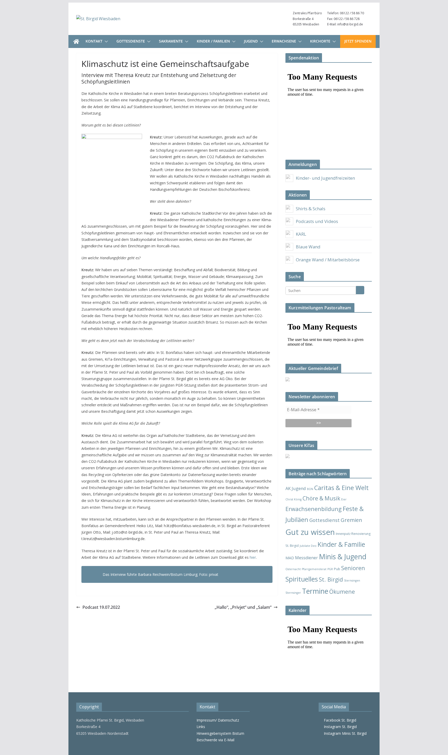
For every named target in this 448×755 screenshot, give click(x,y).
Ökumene (342, 591)
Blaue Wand (308, 247)
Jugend (251, 41)
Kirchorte (320, 41)
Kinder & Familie (341, 544)
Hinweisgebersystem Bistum (220, 733)
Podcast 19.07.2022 (101, 607)
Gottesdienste (130, 41)
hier (253, 557)
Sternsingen (352, 580)
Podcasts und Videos (317, 221)
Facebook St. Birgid (339, 720)
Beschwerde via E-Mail (215, 739)
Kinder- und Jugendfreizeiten (325, 178)
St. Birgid (331, 579)
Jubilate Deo (308, 546)
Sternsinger (293, 593)
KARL (301, 234)
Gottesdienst (324, 520)
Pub (337, 569)
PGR (330, 569)
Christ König (293, 499)
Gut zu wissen (310, 532)
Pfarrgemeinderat (314, 569)
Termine (315, 591)
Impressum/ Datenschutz (218, 720)
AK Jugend (295, 488)
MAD (289, 557)
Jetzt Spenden (358, 41)
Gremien (351, 519)
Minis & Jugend (342, 556)
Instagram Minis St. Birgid (344, 733)
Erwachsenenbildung (313, 509)
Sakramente (171, 41)
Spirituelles (301, 579)
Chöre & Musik (321, 498)
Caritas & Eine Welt (341, 488)
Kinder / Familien (213, 41)
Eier (344, 499)
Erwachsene (284, 41)
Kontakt (94, 41)
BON (310, 489)
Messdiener (306, 558)
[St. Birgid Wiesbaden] (76, 41)
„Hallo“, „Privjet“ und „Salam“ (243, 607)
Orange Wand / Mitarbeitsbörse (328, 260)
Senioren (353, 568)
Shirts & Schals (310, 209)
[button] (105, 41)
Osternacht (293, 569)
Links (201, 726)
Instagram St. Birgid (339, 726)
